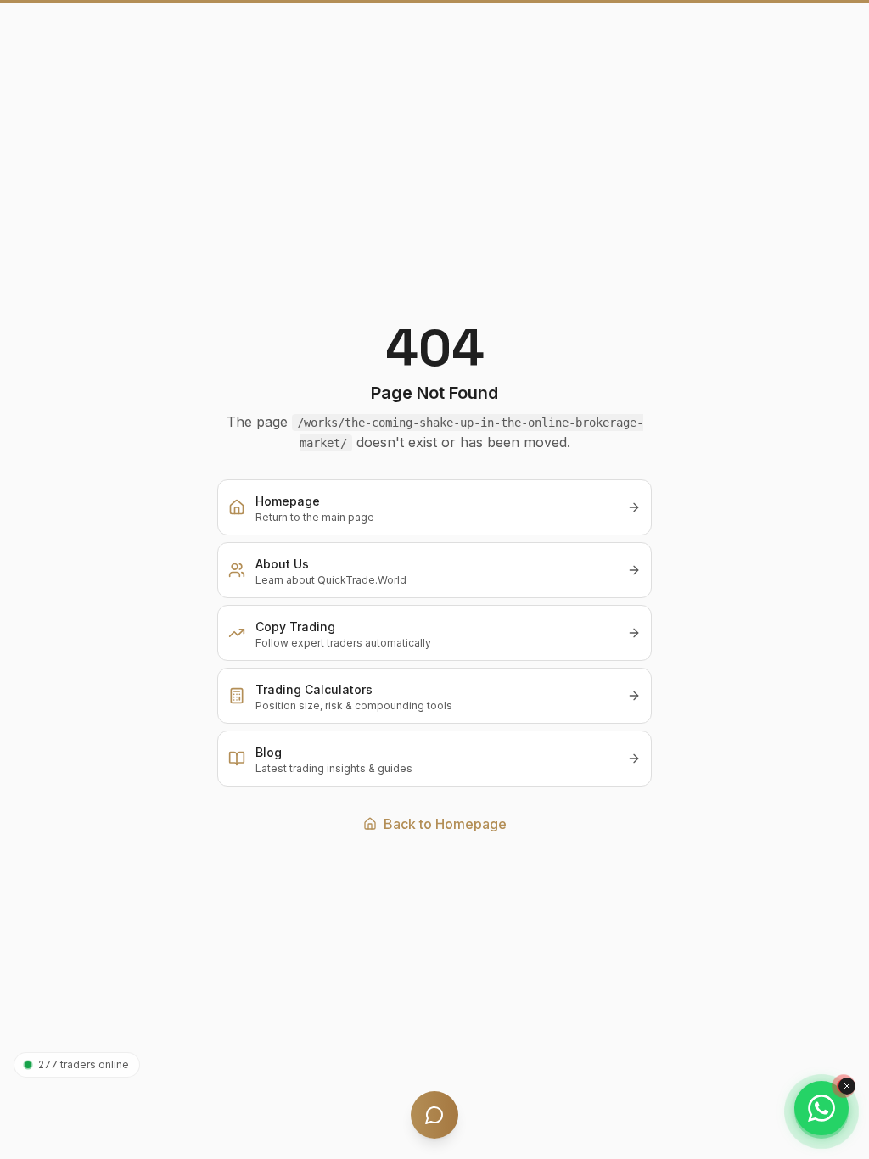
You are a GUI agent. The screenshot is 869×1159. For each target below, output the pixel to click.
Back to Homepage (445, 823)
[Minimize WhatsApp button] (846, 1086)
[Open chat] (434, 1115)
